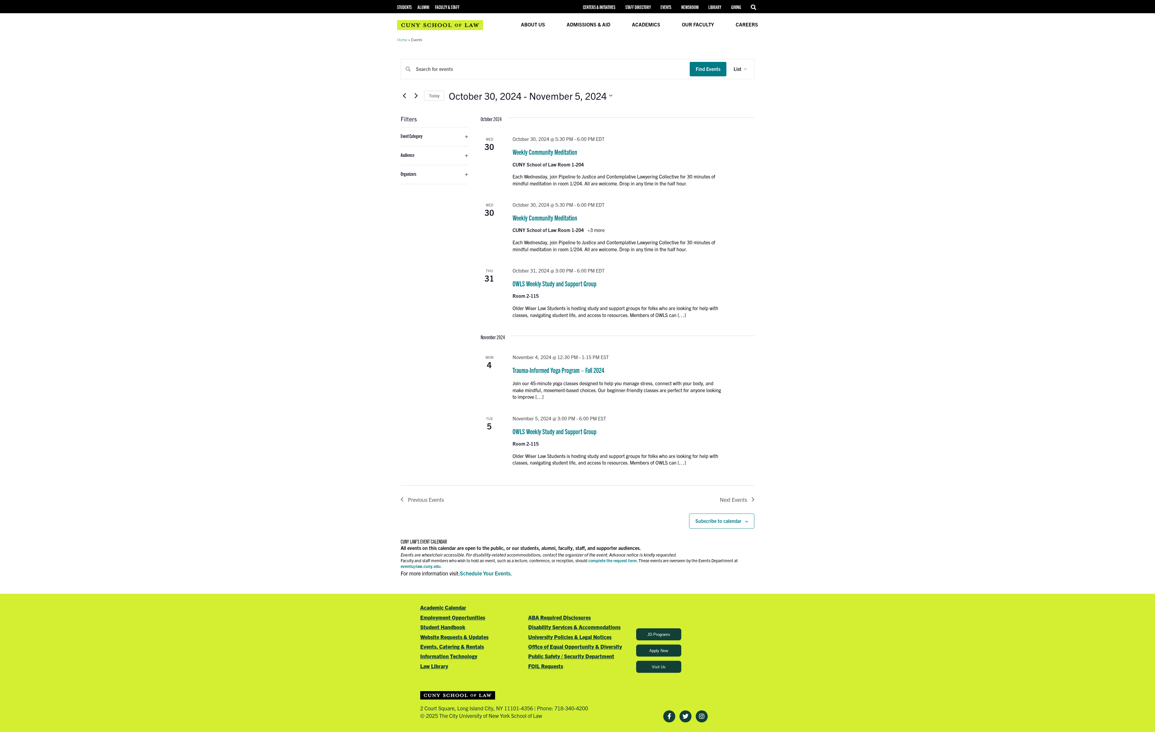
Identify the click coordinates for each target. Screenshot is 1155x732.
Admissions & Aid (588, 24)
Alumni (423, 7)
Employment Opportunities (452, 617)
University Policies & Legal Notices (569, 636)
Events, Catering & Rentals (452, 646)
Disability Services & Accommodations (574, 627)
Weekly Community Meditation (545, 151)
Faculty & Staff (447, 7)
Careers (747, 24)
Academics (646, 24)
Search (754, 7)
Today (434, 95)
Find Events (708, 69)
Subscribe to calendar (718, 521)
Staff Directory (638, 7)
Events (666, 7)
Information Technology (448, 656)
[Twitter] (685, 716)
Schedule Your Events (485, 573)
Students (404, 7)
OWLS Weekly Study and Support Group (554, 283)
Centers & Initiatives (599, 7)
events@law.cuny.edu (421, 566)
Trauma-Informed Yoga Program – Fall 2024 (558, 369)
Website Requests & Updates (454, 636)
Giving (736, 7)
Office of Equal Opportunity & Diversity (575, 646)
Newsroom (690, 7)
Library (714, 7)
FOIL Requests (545, 666)
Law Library (434, 666)
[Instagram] (702, 716)
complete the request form (612, 560)
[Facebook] (669, 716)
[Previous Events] (404, 95)
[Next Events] (416, 95)
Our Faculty (698, 24)
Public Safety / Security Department (571, 656)
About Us (533, 24)
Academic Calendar (443, 607)
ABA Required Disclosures (559, 617)
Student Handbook (442, 627)
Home (402, 39)
